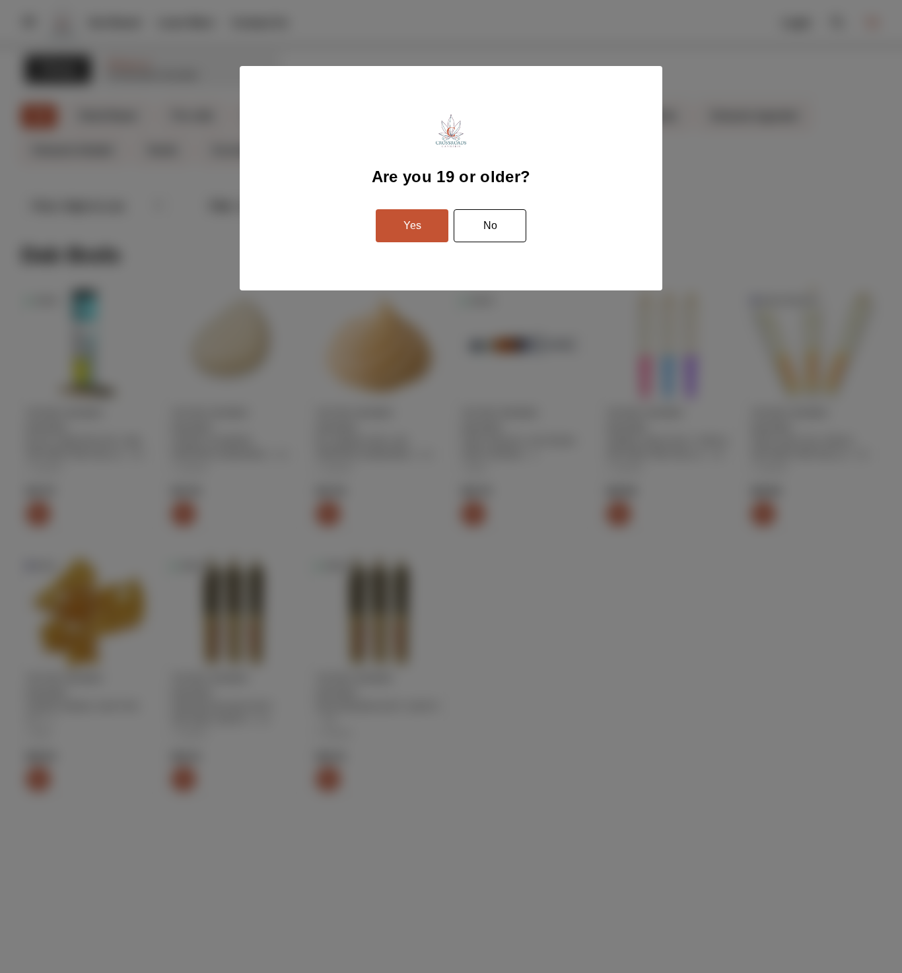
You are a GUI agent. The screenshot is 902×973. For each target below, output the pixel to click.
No (490, 225)
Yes (412, 225)
